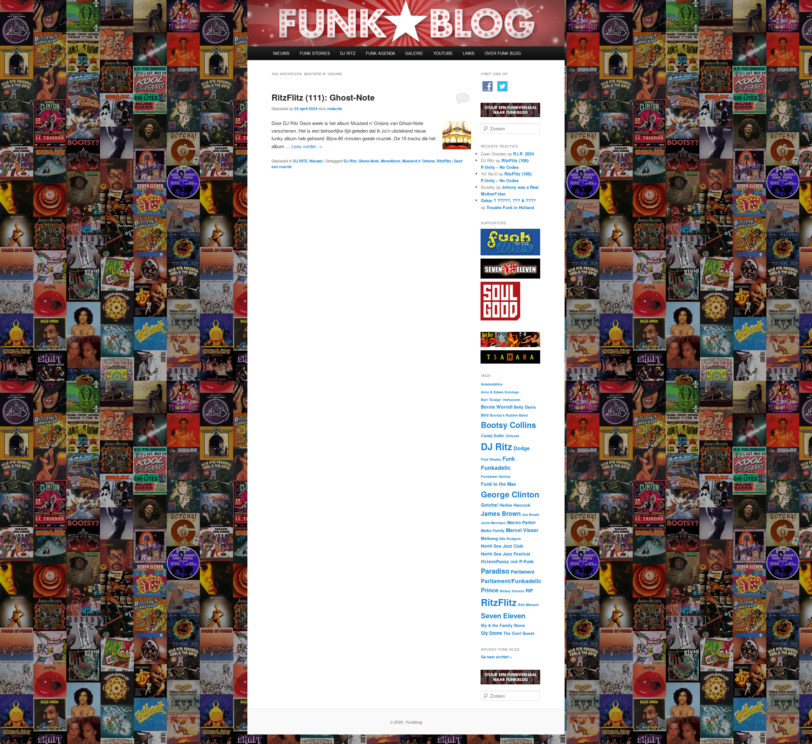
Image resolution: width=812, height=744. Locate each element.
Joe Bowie (530, 514)
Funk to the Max (498, 484)
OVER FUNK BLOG (503, 53)
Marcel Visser (522, 530)
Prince (489, 590)
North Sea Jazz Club (502, 546)
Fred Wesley (491, 459)
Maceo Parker (521, 522)
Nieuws (316, 161)
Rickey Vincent (512, 591)
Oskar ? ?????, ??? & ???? (508, 200)
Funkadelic (496, 467)
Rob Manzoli (528, 604)
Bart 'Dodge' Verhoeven (501, 399)
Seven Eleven (503, 615)
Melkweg (489, 538)
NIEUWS (281, 53)
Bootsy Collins (508, 425)
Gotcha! (489, 505)
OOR (514, 561)
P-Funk (526, 561)
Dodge (522, 448)
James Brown (501, 513)
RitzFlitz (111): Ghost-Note (323, 97)
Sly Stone (491, 632)
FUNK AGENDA (380, 53)
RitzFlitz (444, 161)
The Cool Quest (518, 633)
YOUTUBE (443, 53)
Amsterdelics (491, 384)
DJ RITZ (348, 53)
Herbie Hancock (515, 505)
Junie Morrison (493, 522)
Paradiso (495, 571)
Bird (484, 415)
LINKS (469, 53)
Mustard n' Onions (418, 161)
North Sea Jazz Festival (505, 554)
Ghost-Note (368, 161)
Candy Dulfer (493, 435)
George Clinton (510, 494)
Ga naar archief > (496, 657)
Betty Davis (525, 407)
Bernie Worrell (497, 407)
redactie (334, 108)
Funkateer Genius (495, 476)
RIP (529, 590)
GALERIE (414, 53)
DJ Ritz (350, 161)
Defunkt (512, 435)
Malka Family (493, 530)
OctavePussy (495, 561)
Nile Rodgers (510, 538)
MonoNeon (390, 161)
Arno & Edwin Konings (500, 392)
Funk (508, 458)
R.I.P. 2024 (523, 154)
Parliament (522, 571)
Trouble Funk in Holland (510, 207)
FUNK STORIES (315, 53)
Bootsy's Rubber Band (509, 415)
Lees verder (306, 146)
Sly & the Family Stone (503, 625)
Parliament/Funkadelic (511, 581)
